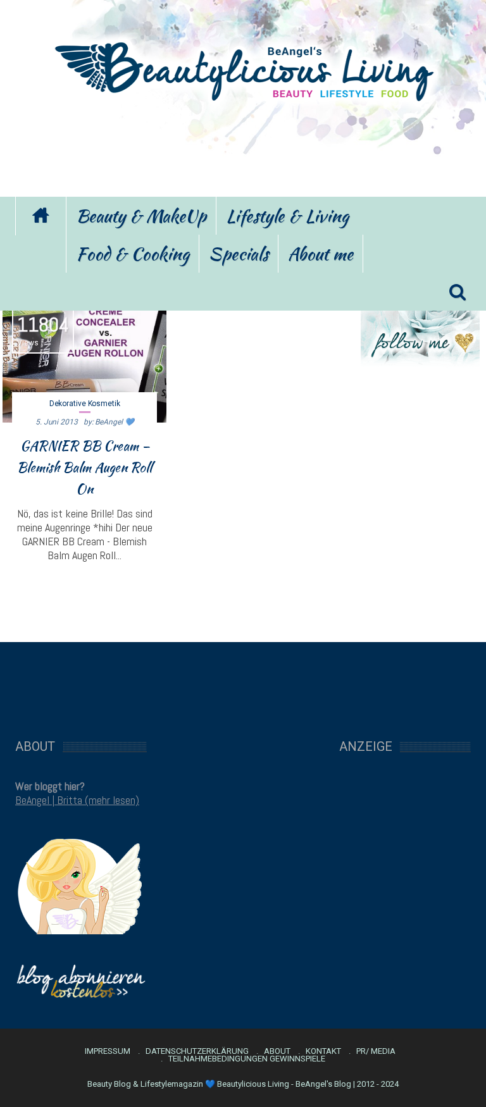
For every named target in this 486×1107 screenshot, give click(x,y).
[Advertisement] (243, 147)
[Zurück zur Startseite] (40, 216)
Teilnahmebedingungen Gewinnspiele (246, 1059)
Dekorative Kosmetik (84, 403)
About (277, 1051)
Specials (238, 253)
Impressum (107, 1051)
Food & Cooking (132, 253)
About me (320, 253)
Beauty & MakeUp (141, 215)
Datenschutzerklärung (197, 1051)
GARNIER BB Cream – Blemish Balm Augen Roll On (84, 467)
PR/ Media (376, 1051)
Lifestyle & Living (287, 215)
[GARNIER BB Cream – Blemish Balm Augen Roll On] (84, 361)
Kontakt (323, 1051)
